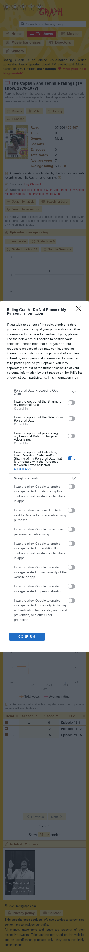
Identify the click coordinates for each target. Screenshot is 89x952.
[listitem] (44, 392)
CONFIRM (26, 636)
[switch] (71, 402)
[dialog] (44, 476)
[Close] (80, 310)
